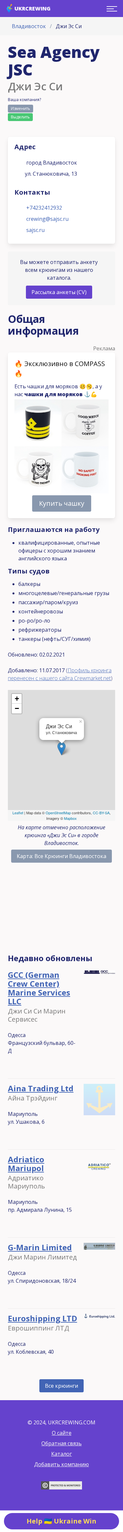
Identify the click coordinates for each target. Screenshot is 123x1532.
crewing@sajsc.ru (47, 218)
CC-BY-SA (101, 812)
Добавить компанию (61, 1464)
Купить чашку (61, 503)
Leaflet (17, 812)
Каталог (61, 1453)
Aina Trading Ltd (40, 1088)
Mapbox (70, 818)
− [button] (17, 708)
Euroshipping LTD (42, 1318)
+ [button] (17, 699)
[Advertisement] (61, 911)
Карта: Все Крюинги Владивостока (61, 856)
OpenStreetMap (58, 812)
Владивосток (29, 26)
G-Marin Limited (40, 1247)
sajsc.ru (35, 230)
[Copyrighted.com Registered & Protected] (61, 1487)
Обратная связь (61, 1443)
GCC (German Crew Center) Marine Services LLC (39, 988)
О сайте (62, 1432)
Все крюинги (61, 1385)
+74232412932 (44, 207)
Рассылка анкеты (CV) (59, 292)
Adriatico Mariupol (26, 1163)
